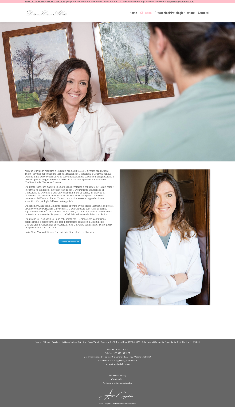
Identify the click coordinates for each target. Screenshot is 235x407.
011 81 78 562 (122, 349)
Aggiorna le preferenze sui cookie (117, 383)
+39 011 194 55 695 (35, 1)
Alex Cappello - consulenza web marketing (117, 403)
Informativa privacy (117, 375)
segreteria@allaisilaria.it (180, 1)
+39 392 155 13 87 (56, 1)
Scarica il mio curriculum (70, 242)
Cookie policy (117, 379)
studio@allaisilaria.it (123, 364)
